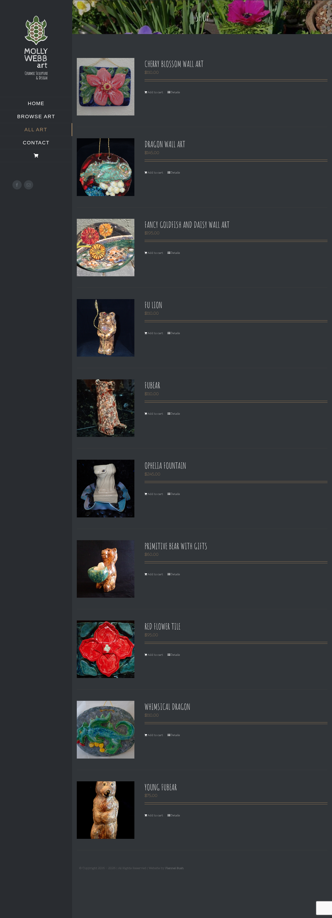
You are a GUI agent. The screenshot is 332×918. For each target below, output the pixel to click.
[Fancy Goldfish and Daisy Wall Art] (105, 247)
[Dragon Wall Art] (105, 167)
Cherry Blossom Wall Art (174, 63)
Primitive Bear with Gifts (176, 545)
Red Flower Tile (162, 626)
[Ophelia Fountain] (105, 488)
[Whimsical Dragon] (105, 729)
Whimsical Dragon (167, 706)
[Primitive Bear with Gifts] (105, 569)
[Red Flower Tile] (105, 649)
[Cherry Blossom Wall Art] (105, 86)
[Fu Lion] (105, 328)
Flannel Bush (174, 868)
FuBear (152, 385)
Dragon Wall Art (165, 143)
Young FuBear (161, 787)
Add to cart (155, 92)
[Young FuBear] (105, 810)
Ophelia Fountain (165, 465)
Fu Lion (153, 304)
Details (175, 92)
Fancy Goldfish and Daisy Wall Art (187, 224)
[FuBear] (105, 408)
